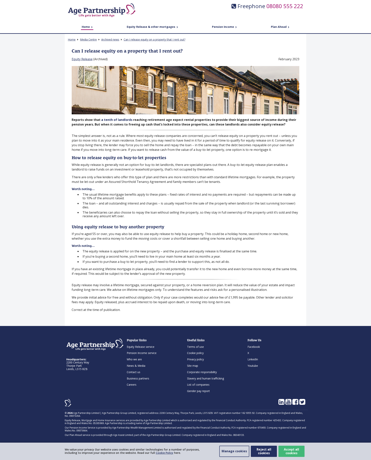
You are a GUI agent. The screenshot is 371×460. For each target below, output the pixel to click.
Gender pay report (198, 391)
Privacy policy (195, 359)
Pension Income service (142, 353)
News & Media (136, 365)
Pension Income (223, 27)
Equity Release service (140, 347)
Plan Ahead (279, 27)
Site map (192, 365)
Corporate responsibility (202, 372)
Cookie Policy (164, 453)
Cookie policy (195, 353)
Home (86, 27)
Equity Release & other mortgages (151, 27)
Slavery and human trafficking (205, 378)
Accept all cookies (291, 451)
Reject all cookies (264, 451)
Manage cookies (234, 451)
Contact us (133, 372)
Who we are (134, 359)
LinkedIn (253, 359)
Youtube (253, 365)
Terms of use (195, 347)
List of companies (198, 384)
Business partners (138, 378)
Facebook (254, 347)
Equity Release (82, 59)
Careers (131, 384)
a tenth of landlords (116, 120)
